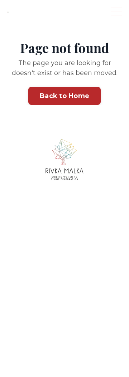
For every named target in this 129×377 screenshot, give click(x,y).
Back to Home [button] (64, 96)
